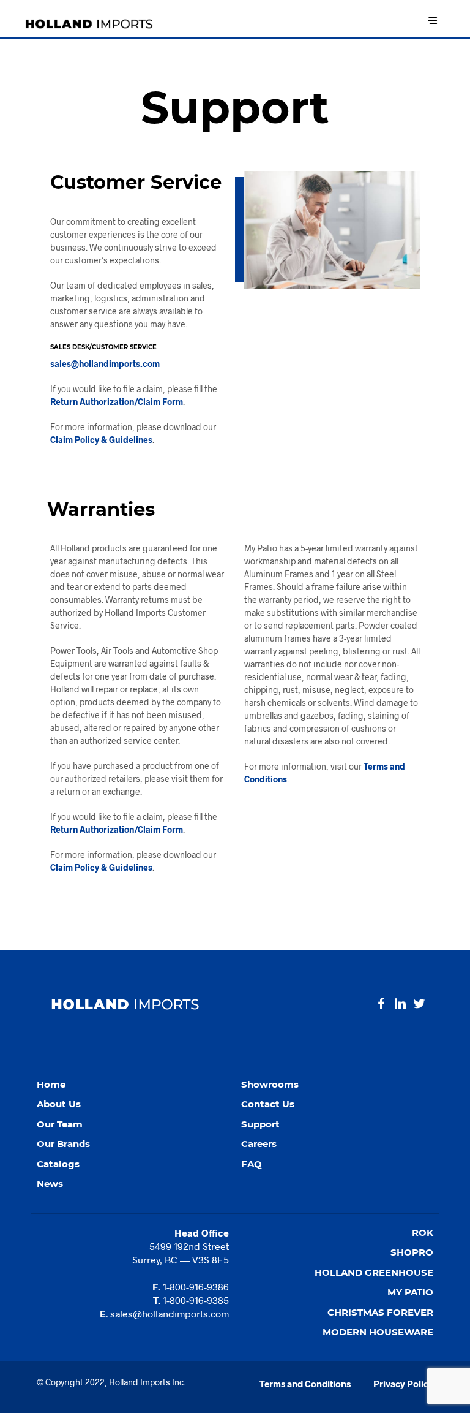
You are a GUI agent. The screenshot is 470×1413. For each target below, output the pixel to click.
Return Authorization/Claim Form (116, 401)
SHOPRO (411, 1252)
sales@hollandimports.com (105, 363)
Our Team (60, 1124)
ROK (422, 1232)
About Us (59, 1104)
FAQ (251, 1164)
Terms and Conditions (305, 1383)
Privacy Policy (403, 1383)
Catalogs (58, 1164)
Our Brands (63, 1144)
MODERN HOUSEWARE (378, 1332)
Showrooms (270, 1084)
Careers (259, 1144)
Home (51, 1084)
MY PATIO (410, 1292)
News (50, 1183)
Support (260, 1124)
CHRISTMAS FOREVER (380, 1312)
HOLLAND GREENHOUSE (374, 1272)
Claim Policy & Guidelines (101, 439)
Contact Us (267, 1104)
